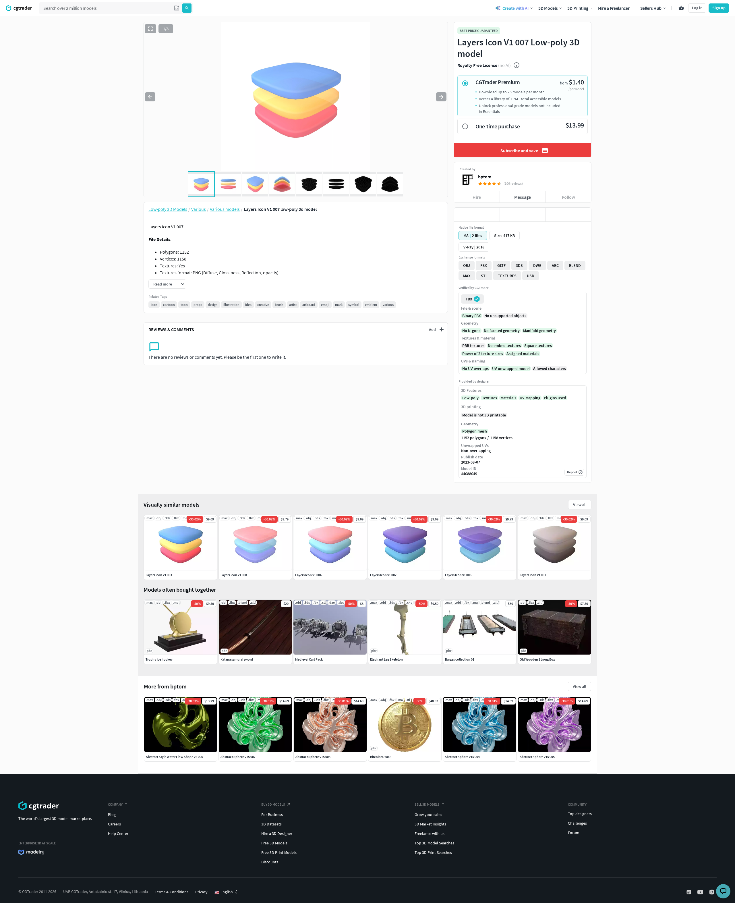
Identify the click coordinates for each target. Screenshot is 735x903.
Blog (112, 814)
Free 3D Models (274, 843)
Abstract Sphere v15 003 (312, 757)
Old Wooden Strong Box (537, 659)
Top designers (580, 813)
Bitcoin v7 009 (380, 757)
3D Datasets (271, 824)
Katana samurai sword (236, 659)
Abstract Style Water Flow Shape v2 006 (174, 757)
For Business (272, 814)
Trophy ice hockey (159, 659)
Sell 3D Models (427, 804)
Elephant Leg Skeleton (386, 659)
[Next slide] (441, 96)
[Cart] (681, 8)
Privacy (201, 891)
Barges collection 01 (459, 659)
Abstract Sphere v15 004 (462, 757)
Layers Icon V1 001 (533, 575)
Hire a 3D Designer (276, 833)
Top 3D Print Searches (433, 852)
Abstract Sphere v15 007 (238, 757)
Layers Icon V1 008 (233, 575)
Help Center (118, 833)
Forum (573, 832)
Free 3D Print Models (279, 852)
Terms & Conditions (171, 891)
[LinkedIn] (689, 892)
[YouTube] (701, 892)
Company (115, 804)
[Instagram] (712, 892)
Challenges (577, 823)
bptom (484, 177)
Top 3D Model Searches (434, 843)
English (223, 892)
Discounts (269, 862)
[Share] (568, 214)
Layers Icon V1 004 (308, 575)
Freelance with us (429, 833)
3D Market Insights (430, 824)
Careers (114, 824)
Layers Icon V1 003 (159, 575)
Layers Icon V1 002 (383, 575)
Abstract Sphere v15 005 (537, 757)
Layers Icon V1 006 (458, 575)
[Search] (187, 8)
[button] (176, 8)
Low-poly (470, 398)
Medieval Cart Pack (309, 659)
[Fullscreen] (150, 28)
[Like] (477, 214)
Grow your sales (428, 814)
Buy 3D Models (273, 804)
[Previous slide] (150, 96)
